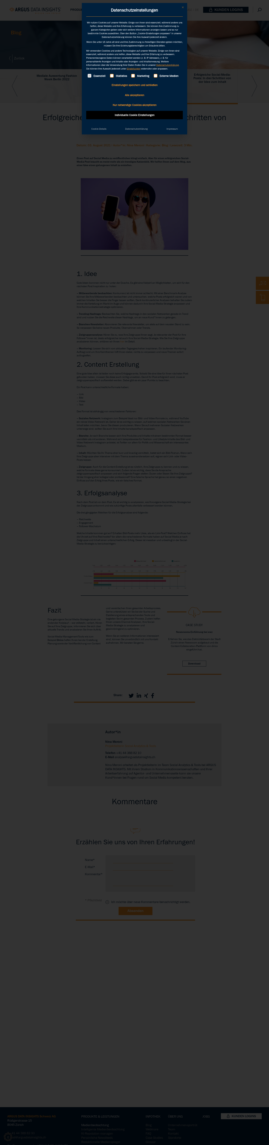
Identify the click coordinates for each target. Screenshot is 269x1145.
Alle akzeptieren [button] (134, 95)
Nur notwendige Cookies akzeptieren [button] (134, 105)
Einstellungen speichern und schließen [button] (135, 85)
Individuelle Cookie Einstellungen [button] (134, 115)
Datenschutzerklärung (167, 65)
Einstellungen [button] (134, 68)
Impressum (172, 129)
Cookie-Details (98, 129)
